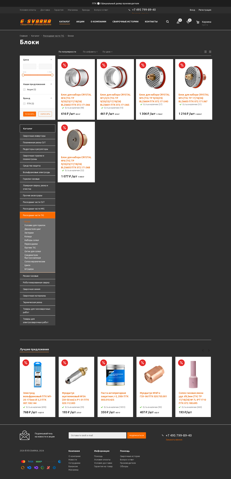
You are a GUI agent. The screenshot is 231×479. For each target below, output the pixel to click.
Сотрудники (74, 463)
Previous (203, 350)
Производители (128, 463)
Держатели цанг (33, 229)
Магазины (73, 470)
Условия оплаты (102, 460)
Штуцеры (29, 269)
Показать (29, 114)
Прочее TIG (30, 248)
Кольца (28, 236)
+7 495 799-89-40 (144, 9)
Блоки (27, 221)
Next (208, 350)
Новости (72, 460)
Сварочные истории (130, 456)
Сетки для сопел (33, 251)
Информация (101, 451)
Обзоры (124, 466)
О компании (74, 456)
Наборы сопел (32, 240)
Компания (74, 451)
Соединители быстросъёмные (33, 256)
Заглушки (29, 233)
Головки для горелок (35, 225)
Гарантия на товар (103, 466)
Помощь (125, 451)
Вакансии (73, 466)
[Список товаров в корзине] (204, 24)
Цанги (27, 265)
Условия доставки (103, 463)
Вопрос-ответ (127, 460)
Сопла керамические (35, 261)
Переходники (31, 244)
